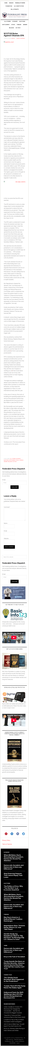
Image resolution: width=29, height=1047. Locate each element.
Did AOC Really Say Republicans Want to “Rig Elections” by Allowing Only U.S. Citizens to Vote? (14, 936)
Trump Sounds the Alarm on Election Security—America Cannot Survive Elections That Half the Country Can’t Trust (14, 965)
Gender (6, 461)
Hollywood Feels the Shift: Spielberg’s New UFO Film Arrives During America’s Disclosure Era (14, 995)
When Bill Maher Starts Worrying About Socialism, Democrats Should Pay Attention (14, 858)
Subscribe (14, 487)
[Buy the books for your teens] (14, 661)
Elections (6, 460)
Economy (18, 458)
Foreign (21, 460)
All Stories (13, 458)
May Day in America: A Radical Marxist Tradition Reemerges (13, 919)
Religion (10, 461)
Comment (7, 507)
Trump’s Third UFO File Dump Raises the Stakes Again (14, 987)
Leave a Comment (20, 38)
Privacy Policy (6, 840)
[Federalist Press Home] (14, 15)
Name (5, 523)
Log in (18, 1043)
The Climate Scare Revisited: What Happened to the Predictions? (14, 979)
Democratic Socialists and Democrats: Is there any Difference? (14, 867)
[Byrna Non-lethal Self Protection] (13, 702)
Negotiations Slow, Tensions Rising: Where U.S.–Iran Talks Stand (14, 927)
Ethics (17, 460)
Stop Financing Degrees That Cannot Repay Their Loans (13, 875)
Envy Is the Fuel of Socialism (14, 957)
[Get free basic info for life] (14, 620)
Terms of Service (7, 844)
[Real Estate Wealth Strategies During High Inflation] (14, 796)
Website (6, 538)
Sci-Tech (15, 461)
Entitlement (12, 460)
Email (3, 479)
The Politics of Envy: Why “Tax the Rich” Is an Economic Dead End (13, 888)
